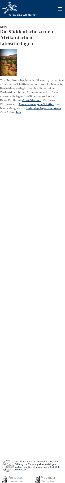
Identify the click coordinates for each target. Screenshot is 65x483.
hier (18, 112)
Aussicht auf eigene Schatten (36, 104)
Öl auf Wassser (31, 100)
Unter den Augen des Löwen (43, 108)
